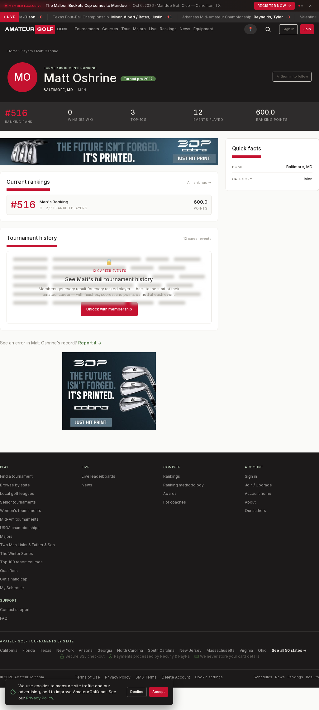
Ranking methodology (183, 485)
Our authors (255, 510)
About (250, 502)
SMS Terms (146, 677)
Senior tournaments (18, 502)
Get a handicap (13, 579)
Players (27, 51)
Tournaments (86, 28)
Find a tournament (16, 476)
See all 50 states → (289, 650)
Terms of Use (87, 677)
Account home (258, 493)
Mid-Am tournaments (19, 519)
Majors (139, 28)
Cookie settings (209, 677)
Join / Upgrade (258, 485)
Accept (158, 691)
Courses (110, 28)
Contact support (15, 609)
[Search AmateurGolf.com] (268, 29)
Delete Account (176, 677)
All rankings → (199, 182)
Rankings (168, 28)
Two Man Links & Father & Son (27, 544)
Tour (125, 28)
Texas (45, 650)
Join (307, 29)
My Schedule (12, 587)
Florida (28, 650)
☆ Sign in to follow (292, 76)
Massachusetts (221, 650)
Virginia (246, 650)
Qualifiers (9, 570)
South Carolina (161, 650)
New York (65, 650)
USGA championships (20, 527)
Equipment (203, 28)
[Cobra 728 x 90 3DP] (109, 151)
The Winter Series (16, 553)
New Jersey (190, 650)
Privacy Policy (118, 677)
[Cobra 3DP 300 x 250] (109, 391)
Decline (136, 691)
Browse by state (15, 485)
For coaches (174, 502)
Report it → (90, 342)
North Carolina (130, 650)
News (185, 28)
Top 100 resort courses (21, 562)
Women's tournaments (20, 510)
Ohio (262, 650)
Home (12, 51)
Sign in (288, 29)
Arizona (86, 650)
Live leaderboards (98, 476)
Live (153, 28)
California (8, 650)
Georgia (105, 650)
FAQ (3, 618)
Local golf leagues (17, 493)
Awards (170, 493)
